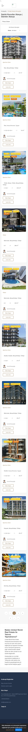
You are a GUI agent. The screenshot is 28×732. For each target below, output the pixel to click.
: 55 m (18, 418)
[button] (16, 30)
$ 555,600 (8, 287)
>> (18, 618)
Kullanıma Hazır (8, 211)
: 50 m (20, 533)
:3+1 (5, 245)
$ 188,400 (8, 517)
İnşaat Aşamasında (15, 38)
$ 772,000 (8, 230)
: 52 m (22, 130)
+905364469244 (5, 699)
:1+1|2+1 (6, 188)
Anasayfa (3, 11)
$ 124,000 (8, 345)
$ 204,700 (8, 402)
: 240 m (16, 303)
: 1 (14, 73)
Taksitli (6, 38)
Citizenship (16, 211)
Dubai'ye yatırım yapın (6, 686)
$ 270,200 (8, 114)
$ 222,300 (8, 172)
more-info (8, 87)
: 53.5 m (18, 188)
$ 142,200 (8, 575)
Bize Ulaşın (8, 83)
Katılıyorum (18, 730)
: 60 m (20, 475)
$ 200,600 (8, 57)
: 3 (10, 245)
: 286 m (16, 245)
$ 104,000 (8, 460)
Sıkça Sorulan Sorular (6, 683)
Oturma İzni (7, 41)
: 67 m (20, 73)
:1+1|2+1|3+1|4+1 (8, 130)
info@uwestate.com (6, 702)
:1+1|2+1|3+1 (7, 73)
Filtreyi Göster (6, 21)
